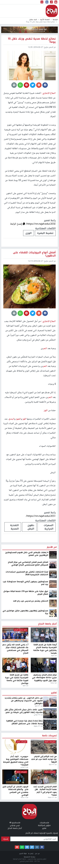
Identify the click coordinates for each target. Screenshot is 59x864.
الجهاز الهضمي (29, 767)
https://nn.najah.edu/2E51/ (41, 516)
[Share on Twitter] (32, 85)
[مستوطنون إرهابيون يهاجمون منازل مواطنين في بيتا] (53, 851)
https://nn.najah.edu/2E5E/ (41, 224)
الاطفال (48, 767)
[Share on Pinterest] (26, 85)
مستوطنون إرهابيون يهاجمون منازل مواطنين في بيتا (25, 850)
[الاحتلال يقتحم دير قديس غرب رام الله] (53, 842)
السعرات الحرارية (48, 527)
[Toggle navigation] (42, 2)
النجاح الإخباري (52, 11)
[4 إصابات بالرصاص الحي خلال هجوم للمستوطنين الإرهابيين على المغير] (53, 793)
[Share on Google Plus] (39, 85)
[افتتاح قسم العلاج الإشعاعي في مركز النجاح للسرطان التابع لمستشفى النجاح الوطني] (53, 803)
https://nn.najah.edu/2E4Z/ (41, 758)
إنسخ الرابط (16, 224)
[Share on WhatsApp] (20, 85)
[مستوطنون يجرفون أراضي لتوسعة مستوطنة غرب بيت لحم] (53, 822)
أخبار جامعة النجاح (47, 862)
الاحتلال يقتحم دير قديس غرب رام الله (30, 839)
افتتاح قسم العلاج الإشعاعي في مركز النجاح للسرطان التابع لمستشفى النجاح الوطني (28, 802)
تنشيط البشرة (45, 233)
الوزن (28, 233)
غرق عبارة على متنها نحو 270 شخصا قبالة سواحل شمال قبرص (25, 831)
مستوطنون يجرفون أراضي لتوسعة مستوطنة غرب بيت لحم (25, 821)
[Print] (14, 85)
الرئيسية (55, 19)
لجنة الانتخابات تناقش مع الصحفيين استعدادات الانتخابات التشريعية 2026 (27, 812)
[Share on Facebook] (45, 85)
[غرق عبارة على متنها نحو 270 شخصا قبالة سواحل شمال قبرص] (53, 832)
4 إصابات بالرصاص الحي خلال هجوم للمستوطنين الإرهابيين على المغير (26, 792)
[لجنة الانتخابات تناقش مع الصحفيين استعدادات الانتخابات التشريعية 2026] (53, 813)
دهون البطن (31, 527)
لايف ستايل (33, 19)
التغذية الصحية (14, 527)
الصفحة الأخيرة (45, 19)
